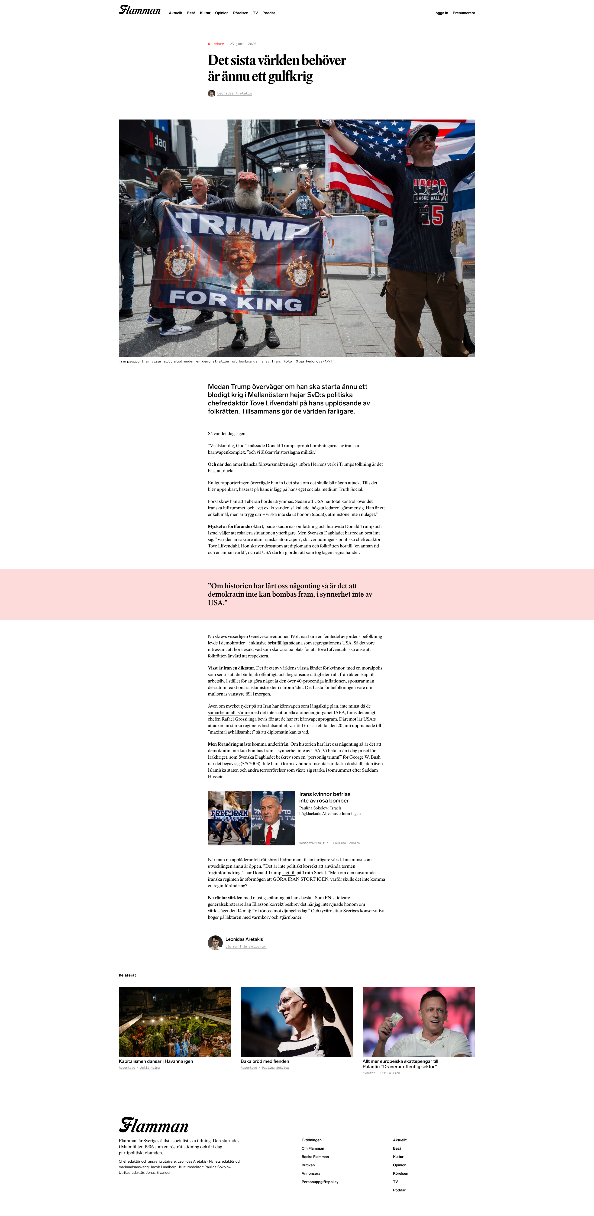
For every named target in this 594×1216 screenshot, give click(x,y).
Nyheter (369, 1073)
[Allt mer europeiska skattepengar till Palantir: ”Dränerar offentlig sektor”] (419, 1022)
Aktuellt (175, 13)
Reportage (127, 1068)
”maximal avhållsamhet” (231, 732)
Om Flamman (313, 1148)
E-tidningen (312, 1140)
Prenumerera (464, 13)
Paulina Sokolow (346, 843)
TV (255, 13)
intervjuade (332, 904)
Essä (191, 13)
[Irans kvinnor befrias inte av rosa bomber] (251, 818)
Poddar (268, 13)
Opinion (222, 13)
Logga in (440, 13)
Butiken (308, 1165)
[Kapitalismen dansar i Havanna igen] (175, 1022)
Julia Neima (150, 1068)
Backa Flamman (315, 1157)
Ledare (218, 44)
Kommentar (307, 843)
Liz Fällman (390, 1073)
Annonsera (311, 1173)
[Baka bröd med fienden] (297, 1022)
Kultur (205, 13)
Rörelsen (240, 13)
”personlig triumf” (324, 757)
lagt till (289, 873)
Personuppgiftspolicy (320, 1182)
